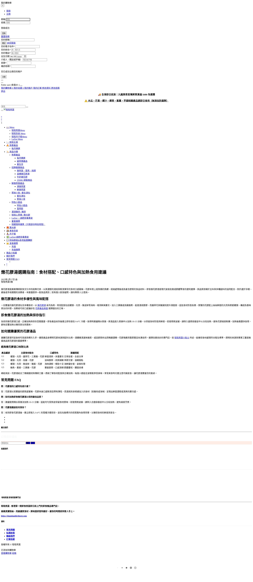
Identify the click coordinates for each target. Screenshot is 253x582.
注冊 (4, 77)
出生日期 (5, 56)
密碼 (3, 22)
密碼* (3, 63)
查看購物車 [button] (6, 553)
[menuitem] (10, 85)
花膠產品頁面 (41, 308)
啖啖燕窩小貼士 (181, 338)
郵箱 (3, 19)
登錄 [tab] (8, 11)
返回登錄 (11, 43)
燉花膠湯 (41, 305)
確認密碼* (6, 66)
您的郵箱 (5, 40)
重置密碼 (5, 36)
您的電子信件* (8, 46)
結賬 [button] (14, 553)
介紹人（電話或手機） (11, 59)
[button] (28, 443)
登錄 (4, 33)
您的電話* (6, 53)
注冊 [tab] (8, 14)
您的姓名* (6, 50)
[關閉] (2, 80)
